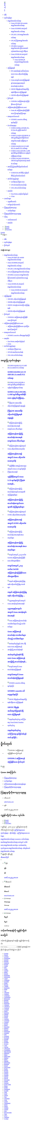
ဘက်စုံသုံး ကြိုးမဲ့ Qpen (18, 181)
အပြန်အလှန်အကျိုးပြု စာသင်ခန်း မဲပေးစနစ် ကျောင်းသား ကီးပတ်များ (16, 437)
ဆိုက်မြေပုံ (13, 833)
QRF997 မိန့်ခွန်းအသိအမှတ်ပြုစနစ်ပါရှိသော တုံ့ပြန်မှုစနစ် (16, 710)
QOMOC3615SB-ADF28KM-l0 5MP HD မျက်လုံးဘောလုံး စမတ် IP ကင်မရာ (20, 161)
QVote (13, 196)
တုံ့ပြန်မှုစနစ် (11, 68)
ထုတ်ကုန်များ (8, 17)
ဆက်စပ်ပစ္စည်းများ (13, 178)
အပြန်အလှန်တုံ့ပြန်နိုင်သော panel (17, 107)
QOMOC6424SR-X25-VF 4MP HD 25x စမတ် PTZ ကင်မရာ (17, 375)
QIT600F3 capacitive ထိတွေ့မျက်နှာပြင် (19, 335)
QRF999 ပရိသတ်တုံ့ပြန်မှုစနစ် (20, 95)
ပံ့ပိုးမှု (5, 216)
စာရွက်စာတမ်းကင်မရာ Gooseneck (11, 839)
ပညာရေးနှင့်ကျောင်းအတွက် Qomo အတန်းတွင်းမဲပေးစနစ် (17, 612)
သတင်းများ (7, 198)
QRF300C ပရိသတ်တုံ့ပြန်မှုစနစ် (17, 299)
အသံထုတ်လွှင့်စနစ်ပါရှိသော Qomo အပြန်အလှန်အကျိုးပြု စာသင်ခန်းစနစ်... (17, 658)
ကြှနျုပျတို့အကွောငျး (10, 207)
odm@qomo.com (9, 802)
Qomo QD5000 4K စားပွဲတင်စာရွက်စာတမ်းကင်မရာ (21, 62)
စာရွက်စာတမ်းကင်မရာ (14, 20)
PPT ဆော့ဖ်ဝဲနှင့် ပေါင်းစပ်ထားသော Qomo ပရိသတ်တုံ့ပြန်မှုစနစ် (20, 74)
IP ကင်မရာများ (12, 125)
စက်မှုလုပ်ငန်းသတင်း (14, 204)
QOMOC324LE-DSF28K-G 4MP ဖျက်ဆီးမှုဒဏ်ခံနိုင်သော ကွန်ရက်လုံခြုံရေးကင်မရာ (20, 153)
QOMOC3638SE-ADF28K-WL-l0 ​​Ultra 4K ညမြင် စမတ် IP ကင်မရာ (20, 130)
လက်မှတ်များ (12, 210)
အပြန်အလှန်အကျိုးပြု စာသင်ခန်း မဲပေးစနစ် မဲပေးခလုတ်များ (17, 546)
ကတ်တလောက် (12, 219)
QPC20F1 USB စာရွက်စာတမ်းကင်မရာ (19, 268)
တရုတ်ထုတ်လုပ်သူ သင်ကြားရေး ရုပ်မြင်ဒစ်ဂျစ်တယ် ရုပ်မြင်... (17, 733)
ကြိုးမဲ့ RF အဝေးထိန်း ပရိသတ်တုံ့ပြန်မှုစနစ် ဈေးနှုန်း (15, 414)
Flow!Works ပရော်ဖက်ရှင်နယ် (19, 194)
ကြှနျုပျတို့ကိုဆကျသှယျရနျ (12, 213)
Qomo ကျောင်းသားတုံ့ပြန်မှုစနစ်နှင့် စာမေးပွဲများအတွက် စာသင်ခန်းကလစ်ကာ (20, 83)
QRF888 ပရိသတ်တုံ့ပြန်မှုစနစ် (16, 302)
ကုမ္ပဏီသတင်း (12, 201)
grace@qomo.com (9, 895)
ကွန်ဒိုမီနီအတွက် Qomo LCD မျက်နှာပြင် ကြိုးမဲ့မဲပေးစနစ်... (16, 480)
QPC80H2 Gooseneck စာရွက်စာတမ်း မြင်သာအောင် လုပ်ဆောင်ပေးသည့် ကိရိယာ (19, 48)
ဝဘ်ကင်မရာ (25, 839)
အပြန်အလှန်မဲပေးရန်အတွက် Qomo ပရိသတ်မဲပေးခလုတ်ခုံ (16, 457)
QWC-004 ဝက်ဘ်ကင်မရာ (18, 188)
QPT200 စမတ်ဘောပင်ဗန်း (19, 184)
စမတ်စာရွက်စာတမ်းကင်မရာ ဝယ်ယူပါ (12, 842)
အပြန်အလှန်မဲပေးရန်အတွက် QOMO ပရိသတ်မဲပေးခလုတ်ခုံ (17, 523)
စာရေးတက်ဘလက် (13, 116)
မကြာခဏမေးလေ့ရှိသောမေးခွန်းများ (15, 784)
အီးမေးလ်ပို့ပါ (5, 857)
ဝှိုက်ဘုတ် (10, 98)
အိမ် (5, 14)
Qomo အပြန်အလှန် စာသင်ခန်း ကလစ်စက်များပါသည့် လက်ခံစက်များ (17, 635)
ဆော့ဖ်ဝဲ (10, 191)
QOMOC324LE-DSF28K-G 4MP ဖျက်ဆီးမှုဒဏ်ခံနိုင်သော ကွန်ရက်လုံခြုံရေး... (17, 395)
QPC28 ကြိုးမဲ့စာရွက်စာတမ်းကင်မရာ (18, 271)
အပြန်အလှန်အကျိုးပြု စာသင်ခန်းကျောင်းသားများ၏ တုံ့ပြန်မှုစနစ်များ (16, 503)
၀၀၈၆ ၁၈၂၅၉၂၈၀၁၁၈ (11, 877)
